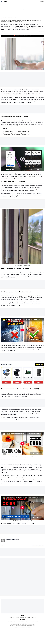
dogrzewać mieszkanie (37, 176)
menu (42, 1)
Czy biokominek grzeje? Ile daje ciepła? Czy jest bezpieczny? (15, 133)
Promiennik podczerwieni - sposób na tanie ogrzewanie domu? (16, 131)
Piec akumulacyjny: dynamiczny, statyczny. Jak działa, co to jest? (16, 134)
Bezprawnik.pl (33, 617)
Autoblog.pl (17, 617)
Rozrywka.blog (27, 617)
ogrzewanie (36, 91)
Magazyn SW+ (12, 617)
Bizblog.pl (22, 617)
